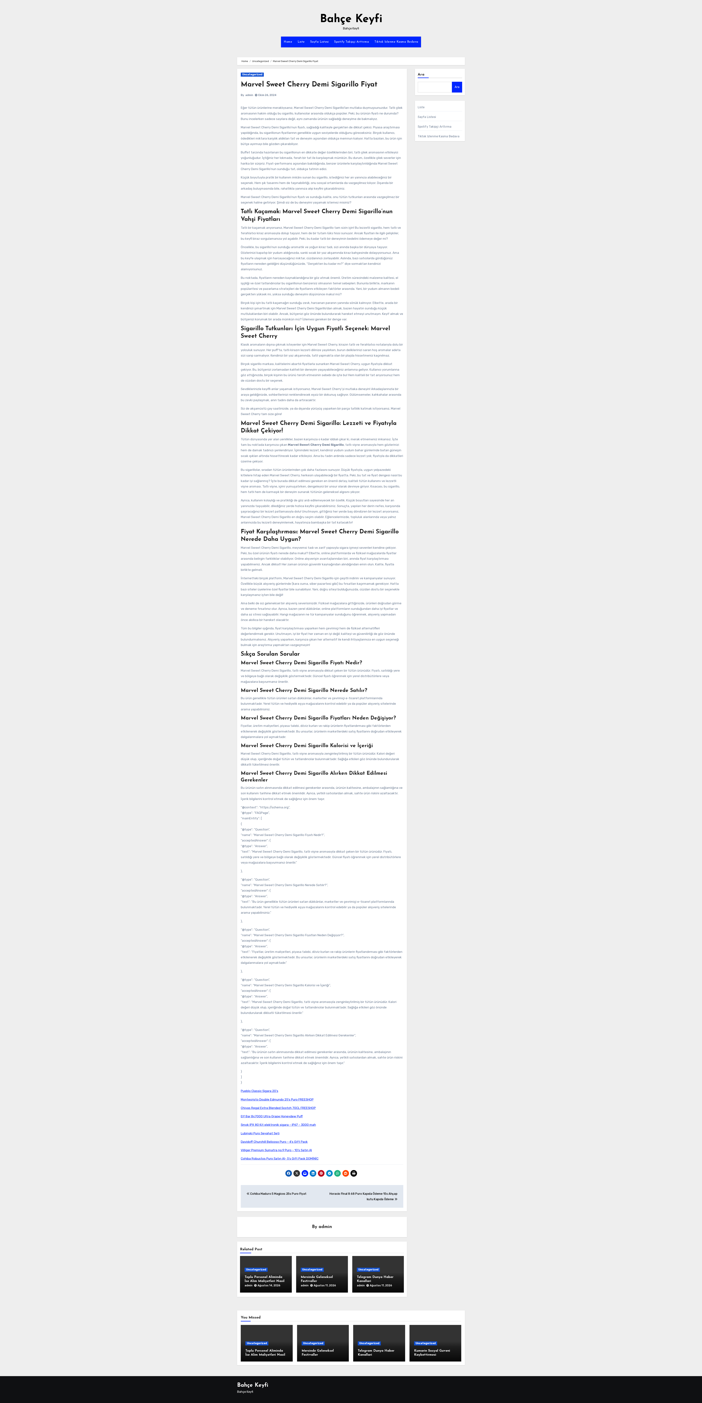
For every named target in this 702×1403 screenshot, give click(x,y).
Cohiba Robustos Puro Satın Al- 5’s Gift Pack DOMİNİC (279, 1158)
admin (249, 95)
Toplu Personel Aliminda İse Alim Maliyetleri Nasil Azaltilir (264, 1281)
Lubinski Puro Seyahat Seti (260, 1133)
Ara (421, 74)
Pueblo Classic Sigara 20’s (259, 1091)
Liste (301, 41)
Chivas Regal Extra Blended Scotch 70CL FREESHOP (278, 1108)
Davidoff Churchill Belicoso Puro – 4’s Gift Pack (274, 1142)
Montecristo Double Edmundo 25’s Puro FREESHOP (277, 1099)
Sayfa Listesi (319, 41)
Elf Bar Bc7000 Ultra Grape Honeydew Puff (272, 1116)
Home (288, 41)
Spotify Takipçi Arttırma (351, 41)
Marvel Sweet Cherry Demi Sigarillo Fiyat (309, 84)
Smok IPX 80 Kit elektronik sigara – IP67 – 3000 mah (278, 1125)
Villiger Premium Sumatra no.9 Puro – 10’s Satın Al (276, 1150)
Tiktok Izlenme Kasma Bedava (396, 41)
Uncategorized (252, 74)
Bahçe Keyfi (351, 19)
